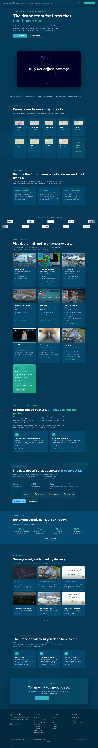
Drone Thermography (39, 719)
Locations (55, 724)
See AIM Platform (56, 698)
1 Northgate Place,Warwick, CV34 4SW (77, 721)
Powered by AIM (57, 719)
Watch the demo (33, 501)
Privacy (11, 744)
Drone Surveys (37, 717)
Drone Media (37, 721)
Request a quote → (20, 35)
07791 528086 (75, 717)
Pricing (54, 728)
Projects (55, 721)
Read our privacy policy (46, 3)
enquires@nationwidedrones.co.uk (80, 719)
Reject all (80, 2)
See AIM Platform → (19, 501)
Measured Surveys (38, 730)
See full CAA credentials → (49, 538)
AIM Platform (85, 739)
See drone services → (58, 448)
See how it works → (20, 448)
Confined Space (38, 724)
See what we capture (35, 35)
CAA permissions (57, 722)
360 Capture (37, 728)
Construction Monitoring (40, 722)
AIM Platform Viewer (39, 732)
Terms (15, 744)
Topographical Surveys (39, 726)
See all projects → (49, 620)
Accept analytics (89, 2)
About (54, 717)
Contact (55, 726)
